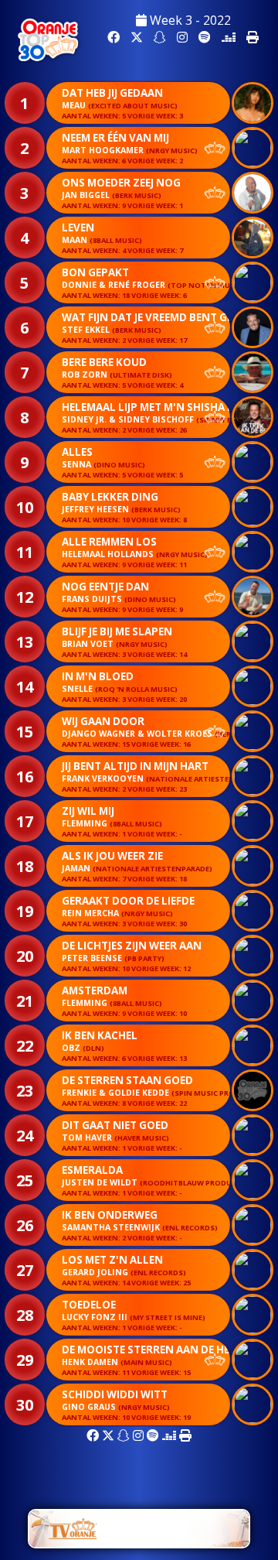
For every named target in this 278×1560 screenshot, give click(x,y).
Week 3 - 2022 (189, 20)
